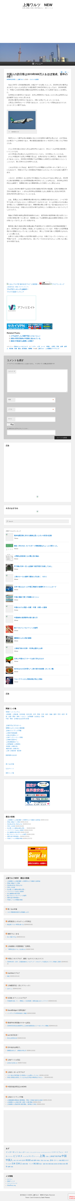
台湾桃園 (30, 716)
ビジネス (18, 1156)
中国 (64, 1156)
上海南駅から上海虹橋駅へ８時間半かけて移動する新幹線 (23, 820)
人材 (14, 1160)
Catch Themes (45, 1197)
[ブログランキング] (57, 284)
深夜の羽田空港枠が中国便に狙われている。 (26, 338)
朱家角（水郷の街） (12, 746)
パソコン (10, 1156)
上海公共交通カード (12, 735)
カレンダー (22, 1152)
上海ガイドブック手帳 (15, 1097)
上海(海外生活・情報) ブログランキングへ (18, 287)
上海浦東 (8, 714)
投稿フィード (11, 1181)
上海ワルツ (20, 79)
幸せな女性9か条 (12, 1038)
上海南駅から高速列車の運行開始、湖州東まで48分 (22, 1104)
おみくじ (9, 988)
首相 (12, 1166)
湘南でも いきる (13, 934)
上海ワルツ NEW (37, 5)
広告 (45, 1160)
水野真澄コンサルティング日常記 (19, 921)
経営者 (55, 1163)
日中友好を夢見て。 (15, 1047)
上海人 (47, 1156)
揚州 (55, 714)
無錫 (51, 714)
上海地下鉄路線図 (11, 733)
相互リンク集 (10, 773)
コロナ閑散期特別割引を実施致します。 (18, 912)
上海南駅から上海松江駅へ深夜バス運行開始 (20, 1102)
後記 (8, 976)
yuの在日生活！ (13, 1035)
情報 (60, 1160)
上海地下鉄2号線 (55, 1156)
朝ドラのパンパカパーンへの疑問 (16, 834)
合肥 (9, 716)
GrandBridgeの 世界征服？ (17, 1010)
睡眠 (52, 1163)
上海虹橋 (15, 714)
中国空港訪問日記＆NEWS (17, 1086)
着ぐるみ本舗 (10, 764)
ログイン (9, 1179)
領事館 (30, 348)
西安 (14, 716)
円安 (57, 346)
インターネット (12, 1152)
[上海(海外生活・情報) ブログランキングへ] (44, 284)
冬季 (20, 1160)
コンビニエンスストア (46, 1152)
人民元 (53, 346)
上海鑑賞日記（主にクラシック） (19, 985)
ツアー (34, 346)
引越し (48, 1160)
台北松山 (37, 716)
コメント (11, 371)
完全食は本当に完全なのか (14, 824)
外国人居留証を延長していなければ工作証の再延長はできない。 (25, 1077)
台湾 (61, 346)
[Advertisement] (37, 26)
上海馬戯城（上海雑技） (13, 744)
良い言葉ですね (11, 937)
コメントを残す (34, 79)
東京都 (11, 348)
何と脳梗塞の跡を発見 (13, 832)
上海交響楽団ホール (12, 742)
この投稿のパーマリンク (52, 348)
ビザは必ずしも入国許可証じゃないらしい (25, 336)
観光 (19, 348)
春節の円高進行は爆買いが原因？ (22, 341)
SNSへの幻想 (11, 826)
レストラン (31, 1156)
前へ (61, 72)
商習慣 (28, 1160)
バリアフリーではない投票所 (15, 830)
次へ (67, 72)
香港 (38, 714)
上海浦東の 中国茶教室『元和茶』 (19, 946)
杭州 (63, 714)
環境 (47, 1163)
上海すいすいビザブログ (16, 1072)
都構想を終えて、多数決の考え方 (16, 1050)
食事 (9, 1166)
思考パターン (54, 1160)
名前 (9, 399)
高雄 (42, 716)
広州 (34, 714)
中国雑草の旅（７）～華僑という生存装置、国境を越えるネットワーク (27, 1001)
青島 (18, 716)
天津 (42, 714)
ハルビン (23, 716)
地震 (32, 1160)
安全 (42, 1160)
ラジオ (24, 1156)
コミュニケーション (35, 1152)
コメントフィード (12, 1183)
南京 (46, 714)
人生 (17, 1160)
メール (10, 409)
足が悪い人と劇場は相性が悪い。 (16, 828)
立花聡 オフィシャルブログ (17, 998)
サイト (10, 419)
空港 (15, 348)
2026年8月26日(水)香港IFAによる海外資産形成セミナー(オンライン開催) (28, 1025)
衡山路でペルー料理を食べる (15, 924)
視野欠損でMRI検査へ (13, 836)
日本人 (19, 1163)
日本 (14, 1163)
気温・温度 (42, 1164)
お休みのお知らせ (12, 1063)
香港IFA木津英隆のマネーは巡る (19, 1022)
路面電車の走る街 (11, 755)
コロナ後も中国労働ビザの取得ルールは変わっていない (23, 1075)
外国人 (38, 1160)
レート (43, 346)
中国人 (48, 346)
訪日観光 (24, 348)
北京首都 (22, 714)
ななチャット (10, 768)
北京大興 (29, 714)
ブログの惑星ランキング (15, 292)
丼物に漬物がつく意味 (13, 822)
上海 (42, 1155)
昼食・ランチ (29, 1164)
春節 (23, 1164)
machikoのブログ (14, 973)
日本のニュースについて (21, 346)
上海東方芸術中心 (11, 739)
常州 (59, 714)
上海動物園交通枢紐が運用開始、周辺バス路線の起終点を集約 (25, 1100)
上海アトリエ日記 (14, 1060)
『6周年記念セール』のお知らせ (16, 949)
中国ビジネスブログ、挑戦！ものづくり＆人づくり (26, 958)
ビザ (38, 346)
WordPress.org (11, 1185)
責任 (64, 1164)
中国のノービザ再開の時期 (14, 838)
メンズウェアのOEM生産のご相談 (17, 1013)
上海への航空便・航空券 (13, 750)
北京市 (23, 1160)
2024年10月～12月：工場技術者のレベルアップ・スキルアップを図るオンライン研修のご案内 (34, 961)
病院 (49, 1164)
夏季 (35, 1160)
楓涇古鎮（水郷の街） (13, 748)
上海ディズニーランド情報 (14, 737)
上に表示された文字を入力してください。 (18, 428)
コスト (28, 1152)
